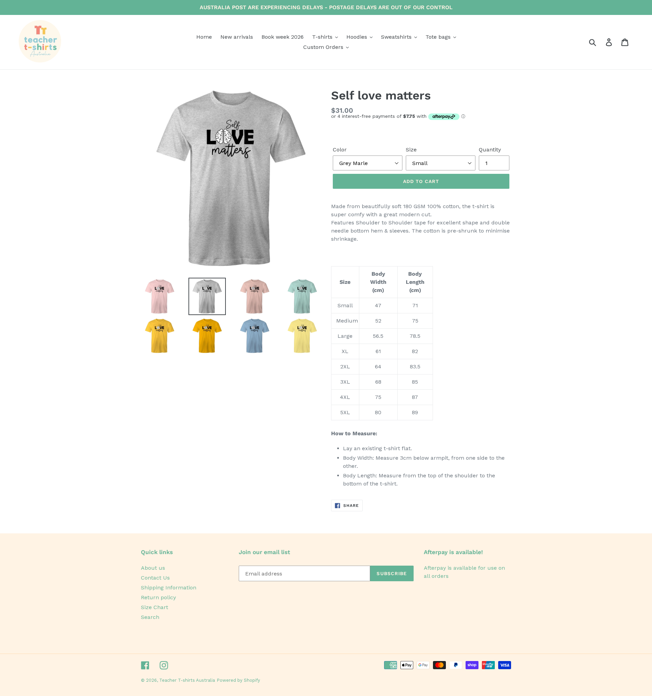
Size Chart (154, 607)
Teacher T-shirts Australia (187, 680)
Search (150, 617)
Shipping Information (168, 587)
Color (340, 149)
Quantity (490, 149)
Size (411, 149)
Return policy (158, 597)
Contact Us (155, 577)
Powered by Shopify (238, 680)
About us (153, 568)
